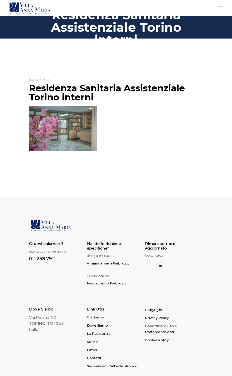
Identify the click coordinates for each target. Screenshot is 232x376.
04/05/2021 (38, 80)
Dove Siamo (97, 325)
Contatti (94, 358)
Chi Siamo (95, 317)
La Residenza (98, 333)
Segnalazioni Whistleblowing (112, 366)
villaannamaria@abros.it (108, 263)
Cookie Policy (157, 340)
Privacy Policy (157, 318)
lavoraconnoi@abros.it (106, 283)
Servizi (92, 342)
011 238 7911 (42, 258)
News (92, 350)
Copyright (153, 310)
